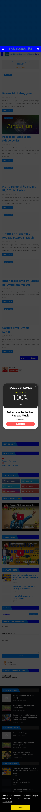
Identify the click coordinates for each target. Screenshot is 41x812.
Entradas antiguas (28, 358)
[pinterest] (30, 486)
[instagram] (11, 491)
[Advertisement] (20, 23)
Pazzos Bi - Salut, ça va (17, 93)
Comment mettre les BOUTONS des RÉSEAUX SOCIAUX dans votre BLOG (25, 577)
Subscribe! (20, 424)
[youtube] (30, 491)
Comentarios (11, 664)
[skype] (11, 486)
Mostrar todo (20, 67)
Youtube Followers (9, 461)
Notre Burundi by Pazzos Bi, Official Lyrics (19, 188)
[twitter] (30, 481)
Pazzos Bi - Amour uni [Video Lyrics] (17, 138)
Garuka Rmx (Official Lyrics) (16, 330)
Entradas (9, 662)
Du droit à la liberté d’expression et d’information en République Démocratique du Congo (25, 717)
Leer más (6, 110)
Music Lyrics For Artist (10, 465)
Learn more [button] (7, 802)
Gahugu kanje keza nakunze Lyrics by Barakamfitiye (24, 587)
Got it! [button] (20, 807)
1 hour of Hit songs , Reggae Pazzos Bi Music (18, 235)
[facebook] (11, 481)
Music (18, 614)
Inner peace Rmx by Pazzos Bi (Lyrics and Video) (20, 282)
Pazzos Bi (7, 97)
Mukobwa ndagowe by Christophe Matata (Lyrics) (23, 753)
